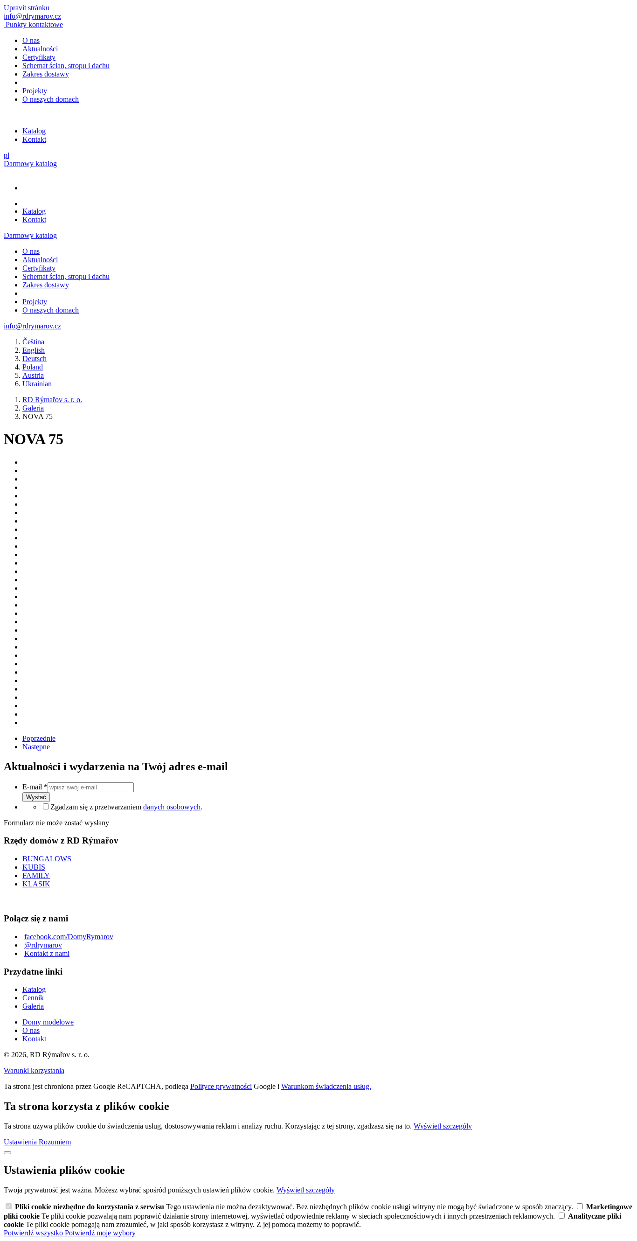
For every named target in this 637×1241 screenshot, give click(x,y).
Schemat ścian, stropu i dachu (66, 66)
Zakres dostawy (45, 74)
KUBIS (33, 867)
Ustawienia (21, 1142)
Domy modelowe (48, 1022)
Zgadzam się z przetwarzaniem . (126, 807)
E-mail (35, 787)
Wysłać (36, 797)
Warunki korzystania (34, 1070)
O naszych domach (50, 99)
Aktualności (40, 49)
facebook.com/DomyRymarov (68, 937)
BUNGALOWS (46, 859)
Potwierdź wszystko (34, 1233)
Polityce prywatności (221, 1086)
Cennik (33, 998)
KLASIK (36, 884)
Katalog (34, 131)
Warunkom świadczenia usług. (326, 1086)
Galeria (33, 1006)
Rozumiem (55, 1142)
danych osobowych (172, 807)
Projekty (34, 91)
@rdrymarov (43, 945)
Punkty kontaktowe (34, 24)
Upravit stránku (26, 8)
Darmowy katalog (30, 163)
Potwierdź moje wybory (100, 1233)
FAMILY (36, 875)
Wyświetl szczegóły (443, 1126)
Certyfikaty (38, 57)
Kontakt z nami (46, 953)
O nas (31, 40)
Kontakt (34, 139)
